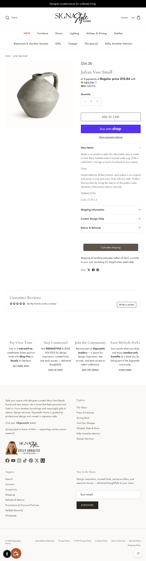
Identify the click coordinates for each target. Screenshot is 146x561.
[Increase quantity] (98, 101)
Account (9, 484)
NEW (27, 33)
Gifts (58, 44)
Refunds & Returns (14, 500)
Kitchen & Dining (97, 33)
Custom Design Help (92, 218)
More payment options (110, 137)
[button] (111, 80)
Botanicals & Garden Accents (31, 44)
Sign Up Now (55, 370)
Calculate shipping (111, 247)
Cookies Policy (101, 540)
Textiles (118, 33)
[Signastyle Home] (73, 17)
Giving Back (83, 418)
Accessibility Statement (44, 540)
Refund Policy (135, 540)
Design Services (85, 438)
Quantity (85, 94)
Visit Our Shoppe (86, 423)
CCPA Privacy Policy (82, 540)
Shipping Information (92, 209)
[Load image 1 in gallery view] (39, 94)
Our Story (82, 407)
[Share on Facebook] (93, 270)
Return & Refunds (91, 228)
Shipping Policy (134, 545)
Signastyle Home (13, 542)
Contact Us (11, 489)
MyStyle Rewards (14, 510)
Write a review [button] (126, 304)
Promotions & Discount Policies (22, 505)
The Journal (91, 44)
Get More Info (21, 366)
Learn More (125, 370)
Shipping (10, 494)
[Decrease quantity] (84, 101)
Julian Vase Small (20, 55)
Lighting (74, 33)
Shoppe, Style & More (88, 428)
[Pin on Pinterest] (97, 270)
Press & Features (85, 412)
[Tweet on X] (88, 270)
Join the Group (90, 370)
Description (87, 147)
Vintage (72, 44)
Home (8, 55)
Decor (58, 33)
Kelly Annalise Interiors (118, 44)
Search (9, 479)
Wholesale (10, 515)
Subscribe (87, 505)
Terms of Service (118, 540)
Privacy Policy (64, 540)
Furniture (42, 33)
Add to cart (111, 117)
